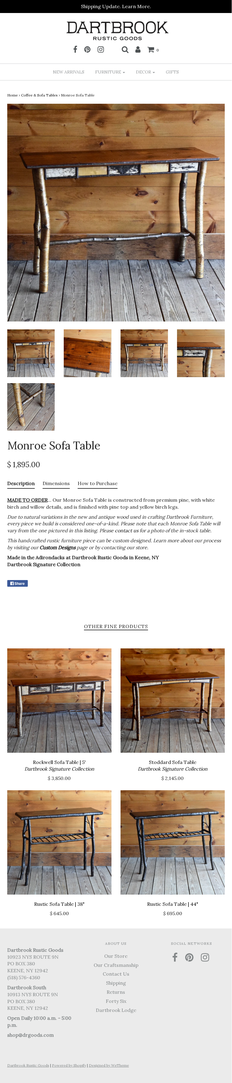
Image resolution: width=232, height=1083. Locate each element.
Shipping (116, 983)
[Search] (125, 49)
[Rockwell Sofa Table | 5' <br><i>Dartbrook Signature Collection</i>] (59, 700)
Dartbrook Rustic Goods (28, 1065)
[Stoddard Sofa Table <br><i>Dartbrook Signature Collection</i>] (173, 700)
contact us (126, 530)
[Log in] (137, 49)
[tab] (21, 485)
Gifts (172, 72)
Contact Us (116, 974)
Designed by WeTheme (109, 1065)
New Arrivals (68, 72)
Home (12, 95)
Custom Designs (58, 547)
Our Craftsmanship (116, 965)
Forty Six (116, 1001)
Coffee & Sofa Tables (39, 95)
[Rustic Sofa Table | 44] (173, 842)
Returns (116, 992)
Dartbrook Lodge (116, 1010)
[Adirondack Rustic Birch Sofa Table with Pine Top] (31, 353)
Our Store (115, 956)
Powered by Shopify (69, 1065)
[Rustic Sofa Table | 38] (59, 842)
